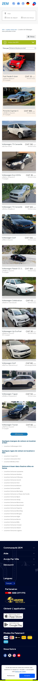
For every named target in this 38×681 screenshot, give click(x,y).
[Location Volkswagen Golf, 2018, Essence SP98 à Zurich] (19, 225)
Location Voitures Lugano (13, 530)
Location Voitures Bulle (12, 488)
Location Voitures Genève (13, 474)
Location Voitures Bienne (12, 485)
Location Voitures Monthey (13, 511)
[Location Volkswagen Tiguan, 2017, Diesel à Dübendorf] (19, 381)
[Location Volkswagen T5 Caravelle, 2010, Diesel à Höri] (19, 131)
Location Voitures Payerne (13, 508)
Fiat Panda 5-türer (10, 76)
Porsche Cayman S (10, 111)
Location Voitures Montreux (13, 502)
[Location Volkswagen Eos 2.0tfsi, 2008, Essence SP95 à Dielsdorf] (19, 162)
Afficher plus (19, 434)
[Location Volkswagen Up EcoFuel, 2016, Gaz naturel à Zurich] (19, 318)
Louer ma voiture (19, 5)
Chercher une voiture (14, 5)
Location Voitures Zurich (12, 480)
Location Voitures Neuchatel (14, 505)
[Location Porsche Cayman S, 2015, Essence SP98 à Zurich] (19, 98)
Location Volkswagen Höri (13, 446)
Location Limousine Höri (12, 459)
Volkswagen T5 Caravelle (11, 144)
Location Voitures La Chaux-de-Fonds (16, 494)
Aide (23, 5)
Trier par (6, 48)
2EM (3, 29)
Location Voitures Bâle (11, 522)
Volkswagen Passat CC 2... (12, 268)
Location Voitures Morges (13, 514)
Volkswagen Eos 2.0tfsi (11, 175)
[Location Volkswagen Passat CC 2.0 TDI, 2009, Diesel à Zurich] (19, 256)
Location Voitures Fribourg (13, 477)
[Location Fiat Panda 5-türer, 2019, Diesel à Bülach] (19, 63)
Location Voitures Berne (12, 519)
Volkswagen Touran (9, 425)
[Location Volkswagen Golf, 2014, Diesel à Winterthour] (19, 350)
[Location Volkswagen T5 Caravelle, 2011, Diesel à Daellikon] (19, 194)
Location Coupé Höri (11, 456)
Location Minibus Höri (11, 462)
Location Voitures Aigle (12, 516)
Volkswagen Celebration (11, 300)
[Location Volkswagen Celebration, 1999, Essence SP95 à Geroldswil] (19, 288)
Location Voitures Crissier (13, 525)
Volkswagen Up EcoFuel (11, 331)
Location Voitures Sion (12, 483)
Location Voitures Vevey (12, 499)
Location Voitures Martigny (13, 491)
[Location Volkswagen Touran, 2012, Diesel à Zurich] (19, 412)
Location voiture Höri (11, 29)
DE (28, 5)
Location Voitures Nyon (12, 497)
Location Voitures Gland (12, 528)
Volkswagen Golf (8, 238)
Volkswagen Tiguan (9, 394)
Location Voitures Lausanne (13, 471)
